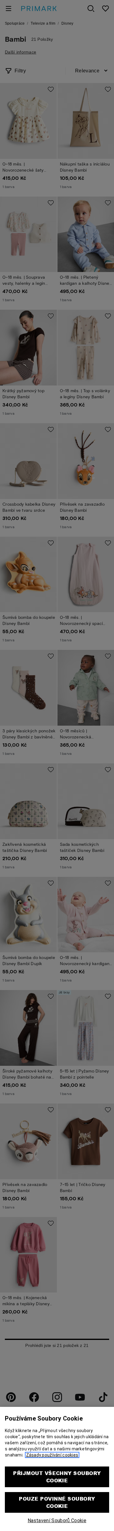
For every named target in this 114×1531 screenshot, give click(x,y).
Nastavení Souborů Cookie (57, 1520)
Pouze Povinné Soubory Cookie (57, 1502)
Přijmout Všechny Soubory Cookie (57, 1477)
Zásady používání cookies (52, 1455)
